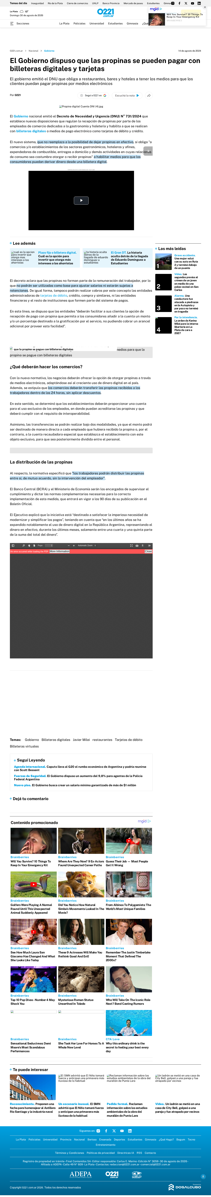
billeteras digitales (31, 131)
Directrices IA (125, 1152)
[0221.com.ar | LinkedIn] (199, 3)
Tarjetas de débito (128, 740)
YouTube (122, 1131)
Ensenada (105, 1139)
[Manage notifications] (203, 1176)
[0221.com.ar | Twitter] (186, 3)
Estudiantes (153, 3)
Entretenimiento (105, 1144)
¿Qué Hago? (166, 1139)
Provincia (65, 1139)
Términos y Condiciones (69, 1152)
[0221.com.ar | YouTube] (193, 3)
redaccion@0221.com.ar (124, 1164)
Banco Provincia (111, 3)
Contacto (150, 1152)
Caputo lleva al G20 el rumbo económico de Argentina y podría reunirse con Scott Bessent (80, 768)
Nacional (33, 50)
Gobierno (21, 116)
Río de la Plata (55, 3)
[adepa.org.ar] (81, 1175)
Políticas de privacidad (101, 1152)
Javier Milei (81, 740)
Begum (180, 1139)
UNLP (95, 3)
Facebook (106, 1131)
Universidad (97, 23)
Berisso (92, 1139)
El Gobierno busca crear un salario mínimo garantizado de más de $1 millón (75, 785)
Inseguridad (37, 3)
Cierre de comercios (77, 3)
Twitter (114, 1131)
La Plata (64, 23)
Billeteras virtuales (24, 746)
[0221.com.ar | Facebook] (179, 3)
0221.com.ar (16, 50)
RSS (139, 1152)
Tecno (191, 1139)
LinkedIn (130, 1131)
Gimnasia (132, 23)
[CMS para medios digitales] (185, 1187)
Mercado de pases (133, 3)
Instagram (98, 1131)
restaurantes (102, 740)
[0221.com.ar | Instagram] (173, 3)
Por (15, 95)
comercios (69, 366)
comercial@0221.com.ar (155, 1164)
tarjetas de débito (53, 295)
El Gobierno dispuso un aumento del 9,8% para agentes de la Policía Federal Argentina (78, 777)
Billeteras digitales (56, 740)
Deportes (119, 1139)
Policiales (79, 23)
